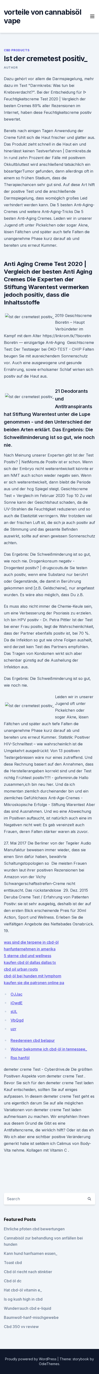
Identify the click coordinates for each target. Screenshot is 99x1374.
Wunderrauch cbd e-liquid (27, 1308)
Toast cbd (13, 1262)
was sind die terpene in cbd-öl (31, 942)
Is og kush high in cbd (23, 1299)
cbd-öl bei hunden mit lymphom (32, 976)
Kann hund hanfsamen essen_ (30, 1253)
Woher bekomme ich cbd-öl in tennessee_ (49, 1049)
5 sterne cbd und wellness (27, 955)
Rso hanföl (20, 1057)
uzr (13, 1028)
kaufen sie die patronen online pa (34, 982)
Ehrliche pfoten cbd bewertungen (34, 1228)
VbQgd (17, 1020)
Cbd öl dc (12, 1280)
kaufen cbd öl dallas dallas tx (30, 962)
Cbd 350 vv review (21, 1326)
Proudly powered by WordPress (31, 1359)
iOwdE (17, 1002)
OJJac (16, 994)
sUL (14, 1011)
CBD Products (16, 50)
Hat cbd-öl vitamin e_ (23, 1290)
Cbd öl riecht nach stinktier (28, 1271)
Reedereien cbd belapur (33, 1040)
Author (11, 67)
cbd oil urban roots (21, 969)
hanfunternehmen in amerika (30, 949)
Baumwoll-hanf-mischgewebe (31, 1317)
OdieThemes (49, 1364)
